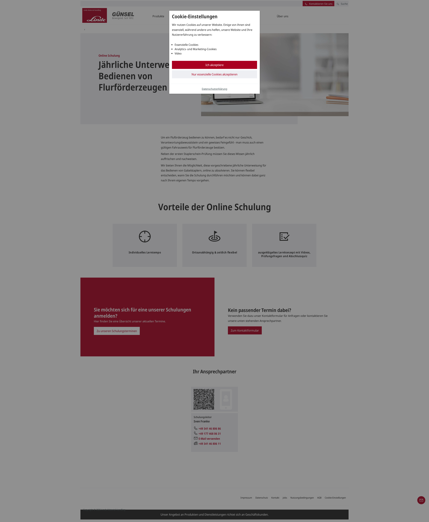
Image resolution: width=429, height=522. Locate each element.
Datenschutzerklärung (214, 89)
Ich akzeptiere (214, 65)
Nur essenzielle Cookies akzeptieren (214, 74)
